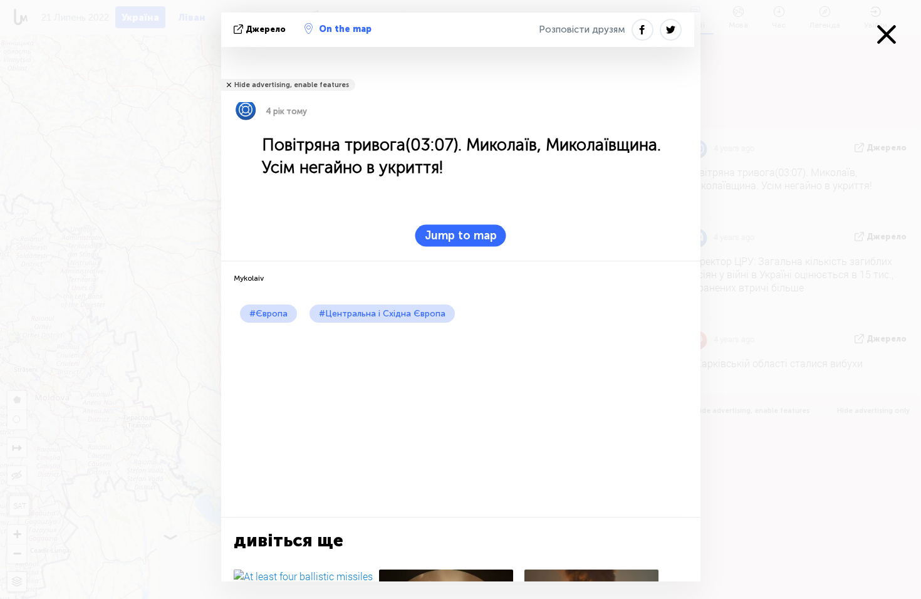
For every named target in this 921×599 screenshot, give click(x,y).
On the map (345, 29)
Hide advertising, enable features (291, 85)
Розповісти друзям (582, 29)
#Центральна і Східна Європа (382, 313)
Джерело (266, 29)
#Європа (268, 313)
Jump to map (461, 235)
